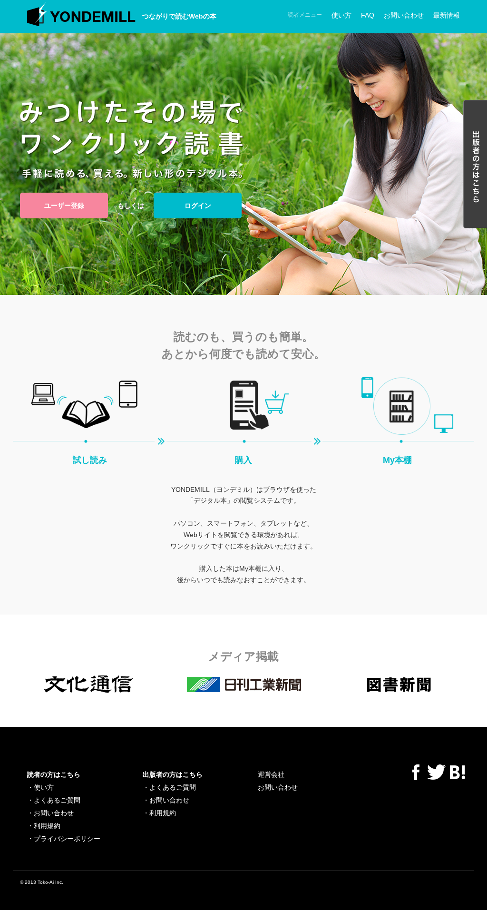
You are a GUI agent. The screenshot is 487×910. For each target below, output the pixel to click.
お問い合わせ (404, 15)
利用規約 (47, 826)
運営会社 (271, 774)
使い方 (341, 15)
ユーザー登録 (64, 205)
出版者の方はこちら (173, 774)
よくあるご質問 (57, 800)
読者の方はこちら (53, 774)
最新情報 (446, 15)
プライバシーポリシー (67, 838)
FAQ (367, 15)
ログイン (198, 205)
